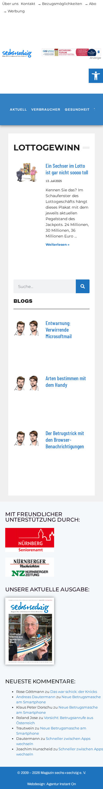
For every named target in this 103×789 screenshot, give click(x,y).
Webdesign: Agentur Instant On (51, 784)
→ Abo (90, 3)
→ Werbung (14, 11)
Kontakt (28, 3)
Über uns (10, 3)
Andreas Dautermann (35, 697)
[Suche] (83, 286)
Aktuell (18, 109)
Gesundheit (77, 109)
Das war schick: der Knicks (73, 691)
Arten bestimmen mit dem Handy (66, 381)
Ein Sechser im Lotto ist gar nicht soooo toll (67, 168)
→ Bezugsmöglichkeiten (60, 3)
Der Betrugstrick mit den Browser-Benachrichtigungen (65, 439)
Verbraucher (45, 109)
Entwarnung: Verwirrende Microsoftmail (59, 329)
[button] (96, 76)
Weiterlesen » (57, 244)
